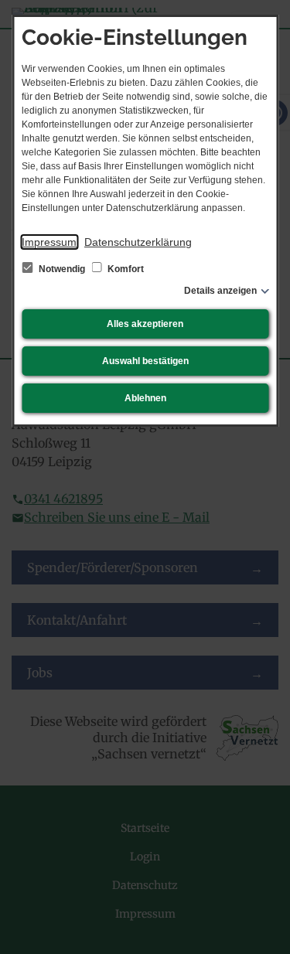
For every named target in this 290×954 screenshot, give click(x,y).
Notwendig (61, 269)
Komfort (124, 269)
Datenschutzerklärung (138, 242)
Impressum (49, 242)
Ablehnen (145, 398)
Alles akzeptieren (145, 324)
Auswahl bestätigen (145, 361)
